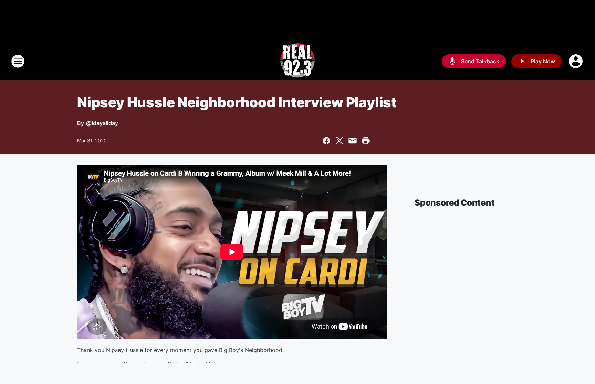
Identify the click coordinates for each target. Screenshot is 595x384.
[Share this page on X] (339, 140)
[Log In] (576, 61)
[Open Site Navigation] (18, 61)
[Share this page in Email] (352, 140)
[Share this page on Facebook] (326, 140)
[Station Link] (297, 61)
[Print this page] (365, 140)
